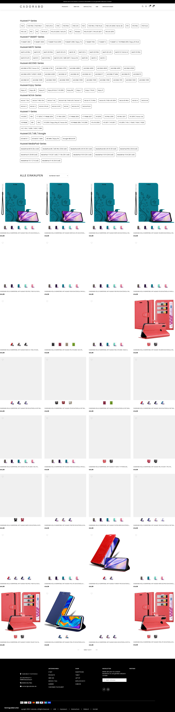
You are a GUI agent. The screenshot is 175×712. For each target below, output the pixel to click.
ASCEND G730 (48, 68)
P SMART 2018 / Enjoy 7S (73, 42)
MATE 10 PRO (136, 52)
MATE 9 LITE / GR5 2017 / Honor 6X (66, 58)
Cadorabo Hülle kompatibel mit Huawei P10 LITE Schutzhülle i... (64, 583)
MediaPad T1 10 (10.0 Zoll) (51, 161)
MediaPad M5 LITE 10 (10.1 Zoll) (81, 149)
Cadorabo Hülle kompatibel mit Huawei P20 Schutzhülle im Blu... (65, 291)
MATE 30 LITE (61, 52)
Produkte (51, 675)
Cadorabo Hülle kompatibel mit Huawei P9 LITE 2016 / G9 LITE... (63, 350)
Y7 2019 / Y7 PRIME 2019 (45, 117)
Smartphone (79, 672)
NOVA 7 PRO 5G (38, 100)
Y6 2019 (98, 117)
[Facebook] (104, 689)
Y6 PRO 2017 (121, 117)
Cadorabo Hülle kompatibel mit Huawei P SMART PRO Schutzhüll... (109, 583)
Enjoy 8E (70, 90)
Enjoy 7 (79, 90)
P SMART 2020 (39, 42)
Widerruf (86, 709)
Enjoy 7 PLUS (89, 90)
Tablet (77, 675)
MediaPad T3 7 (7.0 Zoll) (29, 161)
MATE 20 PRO (94, 52)
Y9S (31, 117)
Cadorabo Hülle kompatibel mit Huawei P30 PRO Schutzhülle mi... (65, 525)
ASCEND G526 (129, 68)
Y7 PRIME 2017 (87, 117)
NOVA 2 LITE (56, 106)
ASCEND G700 (61, 68)
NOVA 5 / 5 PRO (90, 100)
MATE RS (85, 58)
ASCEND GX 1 (87, 74)
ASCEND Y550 (78, 80)
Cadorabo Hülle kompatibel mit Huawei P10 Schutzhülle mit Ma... (64, 408)
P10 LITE (23, 32)
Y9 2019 (23, 117)
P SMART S (102, 42)
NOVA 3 (23, 106)
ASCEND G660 (75, 68)
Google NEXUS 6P (69, 139)
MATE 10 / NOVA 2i (121, 52)
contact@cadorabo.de (29, 686)
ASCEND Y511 (117, 80)
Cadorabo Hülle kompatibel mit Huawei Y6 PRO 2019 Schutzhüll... (109, 525)
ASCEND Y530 (91, 80)
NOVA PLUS (87, 106)
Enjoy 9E (32, 90)
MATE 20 (72, 52)
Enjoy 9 (23, 90)
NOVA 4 (135, 100)
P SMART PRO (90, 42)
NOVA (66, 106)
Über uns (51, 678)
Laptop (77, 678)
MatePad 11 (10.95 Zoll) (29, 155)
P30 (58, 26)
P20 (83, 26)
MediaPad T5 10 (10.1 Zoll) (82, 155)
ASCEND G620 (102, 68)
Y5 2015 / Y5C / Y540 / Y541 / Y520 (131, 122)
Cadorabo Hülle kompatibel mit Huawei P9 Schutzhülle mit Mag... (109, 408)
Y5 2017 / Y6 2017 (109, 122)
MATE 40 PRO (25, 52)
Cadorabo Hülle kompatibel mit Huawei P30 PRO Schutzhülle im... (109, 291)
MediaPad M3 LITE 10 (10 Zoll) (106, 149)
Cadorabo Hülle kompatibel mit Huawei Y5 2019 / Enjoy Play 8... (20, 642)
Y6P (32, 122)
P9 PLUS (44, 32)
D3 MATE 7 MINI (37, 139)
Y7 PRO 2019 (61, 117)
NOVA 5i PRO (124, 100)
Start (50, 672)
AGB (54, 709)
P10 (127, 26)
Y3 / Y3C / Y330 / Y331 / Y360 (31, 128)
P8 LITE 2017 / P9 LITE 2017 (93, 32)
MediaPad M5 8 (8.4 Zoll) (30, 149)
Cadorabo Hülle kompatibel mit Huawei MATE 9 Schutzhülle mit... (20, 525)
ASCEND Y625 (51, 80)
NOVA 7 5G (25, 100)
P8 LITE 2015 (110, 32)
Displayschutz (80, 681)
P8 (70, 32)
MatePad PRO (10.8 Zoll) (128, 149)
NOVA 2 (33, 106)
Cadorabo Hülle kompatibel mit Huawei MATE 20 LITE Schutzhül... (64, 233)
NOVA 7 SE (51, 100)
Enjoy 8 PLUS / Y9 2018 (55, 90)
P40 (22, 26)
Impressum (64, 709)
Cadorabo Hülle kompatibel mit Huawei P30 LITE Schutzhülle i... (20, 233)
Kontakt (95, 709)
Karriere (51, 684)
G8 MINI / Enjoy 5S (52, 139)
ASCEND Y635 (37, 80)
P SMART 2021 (25, 42)
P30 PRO (66, 26)
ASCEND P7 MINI (112, 74)
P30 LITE (75, 26)
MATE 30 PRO (48, 52)
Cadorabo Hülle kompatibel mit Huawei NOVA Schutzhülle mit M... (109, 642)
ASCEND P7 (99, 74)
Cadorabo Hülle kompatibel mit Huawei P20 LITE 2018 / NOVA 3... (108, 350)
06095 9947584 (27, 683)
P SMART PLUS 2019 (54, 42)
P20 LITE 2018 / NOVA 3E (114, 26)
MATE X (102, 58)
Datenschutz (75, 709)
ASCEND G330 (50, 74)
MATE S (94, 58)
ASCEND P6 (126, 74)
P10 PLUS (145, 26)
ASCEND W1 (25, 80)
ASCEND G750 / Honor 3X (30, 68)
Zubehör (78, 684)
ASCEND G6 (75, 74)
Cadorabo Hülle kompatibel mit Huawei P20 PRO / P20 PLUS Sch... (20, 291)
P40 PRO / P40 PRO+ (35, 26)
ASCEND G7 (63, 74)
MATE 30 (37, 52)
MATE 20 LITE (107, 52)
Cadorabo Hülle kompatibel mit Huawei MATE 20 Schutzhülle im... (109, 233)
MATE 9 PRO (46, 58)
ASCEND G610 (115, 68)
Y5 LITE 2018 (95, 122)
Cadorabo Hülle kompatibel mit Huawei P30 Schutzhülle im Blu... (65, 467)
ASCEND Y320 (131, 80)
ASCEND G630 (89, 68)
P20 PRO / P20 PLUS (95, 26)
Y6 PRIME (24, 122)
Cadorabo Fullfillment (56, 687)
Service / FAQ (52, 681)
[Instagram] (108, 689)
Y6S (38, 122)
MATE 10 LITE (25, 58)
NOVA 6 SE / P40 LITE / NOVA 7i (70, 100)
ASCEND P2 (137, 74)
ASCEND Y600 (64, 80)
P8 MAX (77, 32)
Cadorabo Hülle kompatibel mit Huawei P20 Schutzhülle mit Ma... (20, 408)
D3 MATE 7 (24, 139)
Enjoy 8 (41, 90)
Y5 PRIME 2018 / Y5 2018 (79, 122)
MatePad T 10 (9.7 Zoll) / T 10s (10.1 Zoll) (55, 155)
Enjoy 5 (100, 90)
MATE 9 (35, 58)
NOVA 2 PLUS (43, 106)
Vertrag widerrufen (11, 708)
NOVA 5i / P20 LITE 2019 (108, 100)
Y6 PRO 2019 (109, 117)
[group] (21, 202)
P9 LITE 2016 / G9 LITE (58, 32)
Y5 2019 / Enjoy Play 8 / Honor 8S (55, 122)
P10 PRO (135, 26)
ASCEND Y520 (105, 80)
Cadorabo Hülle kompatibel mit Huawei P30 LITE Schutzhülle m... (64, 642)
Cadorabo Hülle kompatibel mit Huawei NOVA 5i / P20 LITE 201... (19, 350)
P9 (37, 32)
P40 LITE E (49, 26)
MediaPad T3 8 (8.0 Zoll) (126, 155)
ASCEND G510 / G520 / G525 (31, 74)
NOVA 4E (145, 100)
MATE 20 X (82, 52)
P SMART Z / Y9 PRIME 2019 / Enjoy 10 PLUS (124, 42)
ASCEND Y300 (144, 80)
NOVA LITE (75, 106)
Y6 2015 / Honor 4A (136, 117)
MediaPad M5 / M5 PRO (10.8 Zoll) (55, 149)
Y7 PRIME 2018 (74, 117)
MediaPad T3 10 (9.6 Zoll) (104, 155)
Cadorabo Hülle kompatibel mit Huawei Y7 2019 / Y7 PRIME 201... (108, 467)
